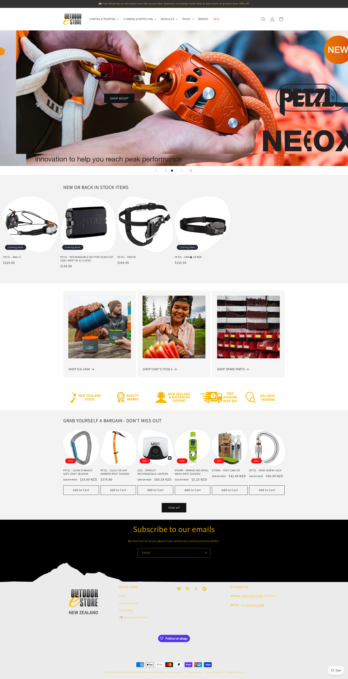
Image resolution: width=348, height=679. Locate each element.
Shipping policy (235, 672)
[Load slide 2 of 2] (172, 171)
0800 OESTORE (252, 596)
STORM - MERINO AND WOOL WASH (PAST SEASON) (192, 472)
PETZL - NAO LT (12, 257)
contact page (254, 605)
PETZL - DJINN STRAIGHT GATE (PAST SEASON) (78, 472)
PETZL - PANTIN (126, 257)
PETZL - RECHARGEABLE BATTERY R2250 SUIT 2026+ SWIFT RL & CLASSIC (87, 259)
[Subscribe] (205, 553)
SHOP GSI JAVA (79, 369)
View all (174, 507)
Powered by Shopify (154, 672)
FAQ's (122, 596)
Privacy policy (194, 672)
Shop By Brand (128, 603)
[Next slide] (181, 170)
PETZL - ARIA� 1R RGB (188, 257)
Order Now (271, 111)
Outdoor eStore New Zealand (128, 672)
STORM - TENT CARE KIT (226, 470)
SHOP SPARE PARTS (231, 369)
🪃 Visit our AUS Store (133, 617)
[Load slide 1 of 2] (166, 171)
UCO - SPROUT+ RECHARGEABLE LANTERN (153, 472)
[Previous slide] (156, 170)
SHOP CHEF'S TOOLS (157, 369)
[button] (263, 19)
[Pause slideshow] (191, 170)
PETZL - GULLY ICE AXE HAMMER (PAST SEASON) (115, 472)
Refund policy (176, 672)
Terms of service (214, 672)
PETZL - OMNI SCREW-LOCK (265, 470)
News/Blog (126, 610)
